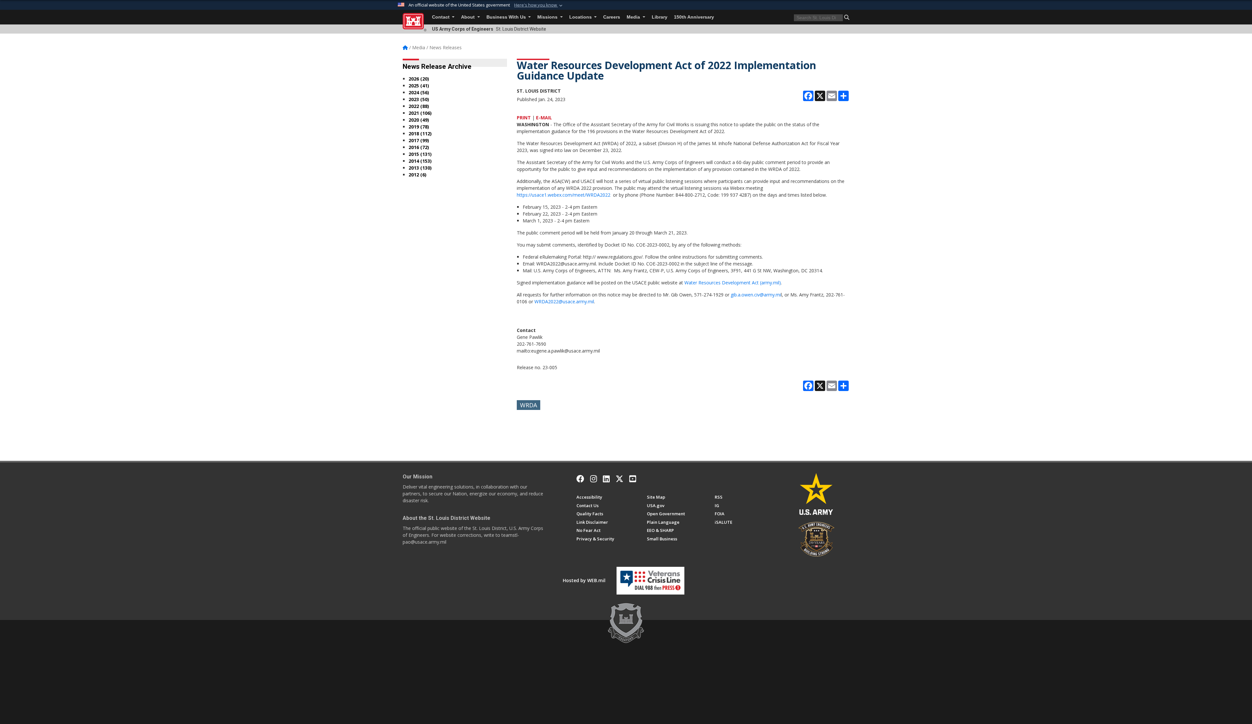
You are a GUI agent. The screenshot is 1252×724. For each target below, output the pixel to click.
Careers (611, 17)
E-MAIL (544, 117)
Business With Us (506, 17)
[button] (539, 5)
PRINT (524, 117)
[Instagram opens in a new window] (593, 479)
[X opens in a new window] (619, 479)
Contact (441, 17)
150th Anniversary (694, 17)
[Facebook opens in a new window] (580, 479)
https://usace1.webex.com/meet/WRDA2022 (563, 195)
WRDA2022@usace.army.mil (564, 301)
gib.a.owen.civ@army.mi (756, 295)
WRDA (528, 405)
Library (659, 17)
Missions (548, 17)
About (468, 17)
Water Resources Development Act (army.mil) (732, 282)
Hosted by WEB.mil (584, 580)
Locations (581, 17)
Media (634, 17)
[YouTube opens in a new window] (632, 479)
